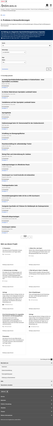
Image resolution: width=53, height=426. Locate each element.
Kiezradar (8, 9)
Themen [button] (3, 411)
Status (3, 59)
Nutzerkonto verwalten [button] (6, 385)
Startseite (3, 9)
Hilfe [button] (2, 381)
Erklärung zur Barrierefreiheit (8, 377)
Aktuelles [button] (3, 407)
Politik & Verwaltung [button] (6, 404)
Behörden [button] (3, 400)
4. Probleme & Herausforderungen (9, 10)
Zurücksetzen (5, 69)
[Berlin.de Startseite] (5, 391)
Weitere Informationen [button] (6, 415)
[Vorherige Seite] (22, 237)
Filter (49, 69)
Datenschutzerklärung (7, 370)
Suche (3, 43)
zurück (3, 15)
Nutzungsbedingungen (7, 374)
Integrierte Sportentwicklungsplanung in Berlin (20, 9)
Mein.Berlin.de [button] (4, 363)
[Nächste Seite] (30, 237)
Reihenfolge (5, 49)
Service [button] (3, 396)
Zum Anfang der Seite (45, 359)
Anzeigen (4, 87)
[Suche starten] (49, 45)
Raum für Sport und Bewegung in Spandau (40, 9)
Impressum (4, 366)
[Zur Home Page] (8, 5)
